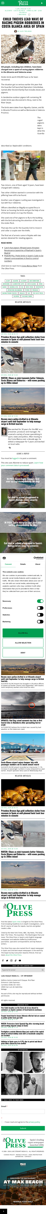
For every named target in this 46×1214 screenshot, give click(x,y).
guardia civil (14, 287)
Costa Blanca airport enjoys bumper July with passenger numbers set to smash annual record (20, 763)
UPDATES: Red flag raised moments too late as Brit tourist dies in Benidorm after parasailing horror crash (21, 722)
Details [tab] (23, 564)
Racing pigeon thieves (9, 293)
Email (4, 1106)
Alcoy (8, 281)
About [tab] (37, 564)
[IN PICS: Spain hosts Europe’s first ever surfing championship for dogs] (23, 478)
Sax (29, 293)
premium (35, 290)
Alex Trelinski (26, 31)
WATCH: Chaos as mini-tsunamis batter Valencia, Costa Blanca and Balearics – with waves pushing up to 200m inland (23, 380)
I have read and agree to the (22, 1122)
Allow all (23, 633)
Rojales (22, 293)
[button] (42, 970)
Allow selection (23, 643)
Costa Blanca (19, 11)
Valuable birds (27, 296)
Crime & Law (32, 11)
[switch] (40, 608)
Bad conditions (34, 281)
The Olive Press (38, 293)
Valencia (23, 12)
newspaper (39, 287)
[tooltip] (10, 447)
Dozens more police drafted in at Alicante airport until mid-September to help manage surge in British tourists (21, 421)
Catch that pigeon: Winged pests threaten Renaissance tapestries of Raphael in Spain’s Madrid (22, 250)
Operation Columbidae (15, 290)
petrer (27, 290)
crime (41, 284)
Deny (23, 653)
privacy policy (34, 1122)
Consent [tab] (8, 564)
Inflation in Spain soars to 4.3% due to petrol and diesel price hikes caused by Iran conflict (21, 1042)
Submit (23, 1128)
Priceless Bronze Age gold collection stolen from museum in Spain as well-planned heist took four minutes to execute (23, 339)
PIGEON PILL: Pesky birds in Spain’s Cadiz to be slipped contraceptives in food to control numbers (23, 258)
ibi (22, 287)
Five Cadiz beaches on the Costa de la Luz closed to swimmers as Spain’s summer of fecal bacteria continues (21, 1009)
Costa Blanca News (29, 266)
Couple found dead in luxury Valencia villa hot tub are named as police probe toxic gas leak (23, 1017)
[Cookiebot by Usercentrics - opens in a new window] (33, 558)
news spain (29, 287)
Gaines (4, 287)
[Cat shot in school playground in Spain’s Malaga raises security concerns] (23, 498)
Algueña (15, 281)
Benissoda (6, 284)
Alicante (8, 11)
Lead (40, 11)
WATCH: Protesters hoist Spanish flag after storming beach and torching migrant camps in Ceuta (22, 1025)
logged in (16, 458)
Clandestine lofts (18, 284)
